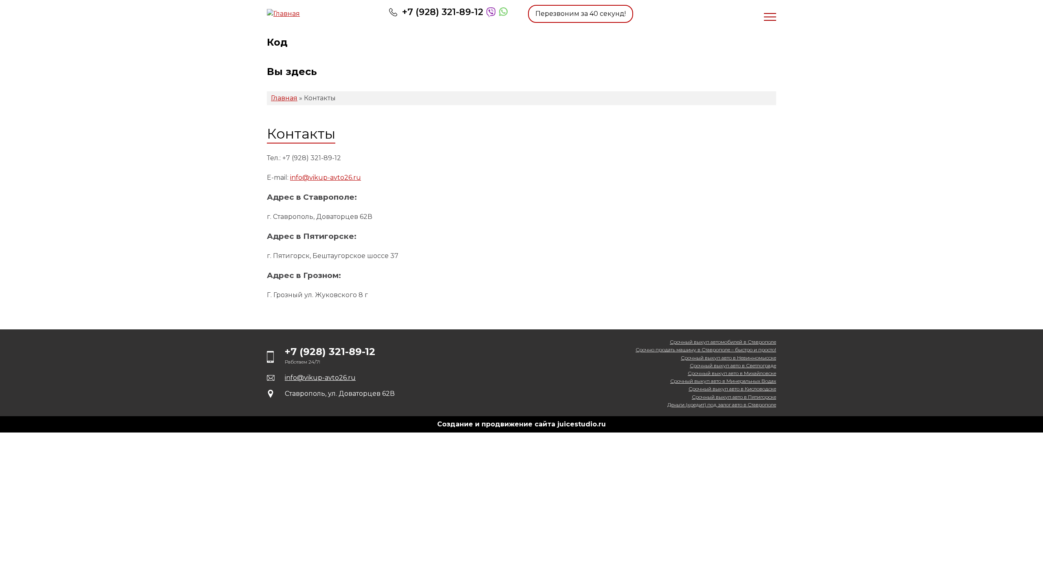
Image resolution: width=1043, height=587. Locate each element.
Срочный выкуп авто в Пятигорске (734, 397)
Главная (284, 98)
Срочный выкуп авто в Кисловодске (732, 389)
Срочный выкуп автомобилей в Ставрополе (723, 342)
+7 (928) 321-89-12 (442, 12)
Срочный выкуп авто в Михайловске (732, 373)
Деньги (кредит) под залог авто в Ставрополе (721, 405)
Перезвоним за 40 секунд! (580, 14)
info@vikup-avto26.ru (325, 177)
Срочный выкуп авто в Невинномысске (728, 358)
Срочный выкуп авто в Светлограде (733, 365)
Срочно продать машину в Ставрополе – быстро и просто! (706, 349)
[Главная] (318, 14)
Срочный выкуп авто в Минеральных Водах (723, 381)
